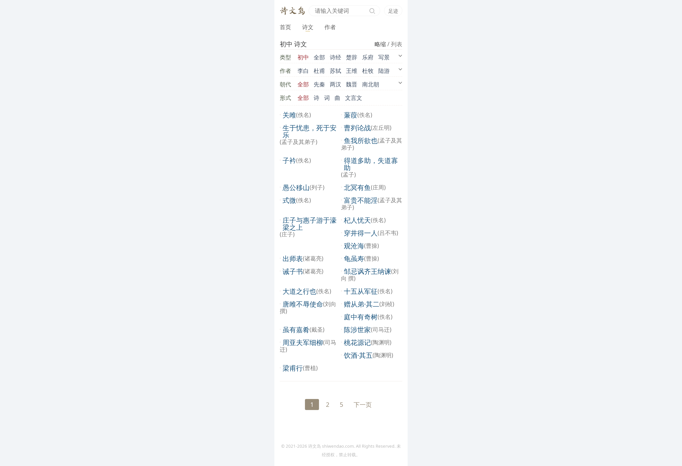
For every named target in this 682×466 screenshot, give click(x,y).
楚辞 (351, 57)
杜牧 (368, 70)
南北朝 (370, 84)
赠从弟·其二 (361, 303)
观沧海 (354, 245)
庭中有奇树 (361, 316)
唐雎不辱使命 (303, 303)
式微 (289, 200)
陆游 (384, 70)
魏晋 (351, 84)
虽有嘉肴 (296, 329)
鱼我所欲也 (361, 140)
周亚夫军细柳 (303, 342)
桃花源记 (357, 342)
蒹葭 (350, 114)
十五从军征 (361, 291)
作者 (330, 27)
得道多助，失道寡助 (371, 164)
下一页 (363, 404)
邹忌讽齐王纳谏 (367, 271)
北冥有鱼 (357, 187)
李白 (303, 70)
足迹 (393, 10)
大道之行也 (299, 291)
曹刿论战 (357, 127)
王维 (351, 70)
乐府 (368, 57)
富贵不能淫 (361, 200)
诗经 (335, 57)
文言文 (353, 97)
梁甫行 (293, 367)
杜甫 (319, 70)
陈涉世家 (357, 329)
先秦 (319, 84)
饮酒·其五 (358, 355)
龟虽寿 (354, 258)
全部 (319, 57)
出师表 (293, 258)
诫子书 (293, 271)
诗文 (307, 27)
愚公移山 (296, 187)
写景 (384, 57)
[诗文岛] (292, 10)
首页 (285, 27)
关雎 (289, 114)
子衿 (289, 160)
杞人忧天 (357, 220)
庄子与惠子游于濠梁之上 (310, 223)
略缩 (380, 44)
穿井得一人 (361, 232)
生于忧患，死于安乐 (310, 131)
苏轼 (335, 70)
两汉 (335, 84)
